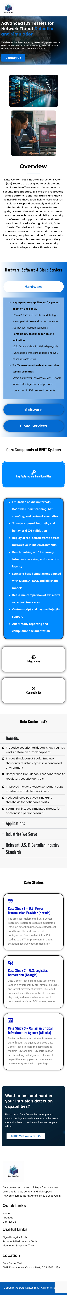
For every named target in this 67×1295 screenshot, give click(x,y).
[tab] (33, 286)
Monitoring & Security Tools (19, 1245)
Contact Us (9, 1221)
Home (6, 1213)
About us (8, 1217)
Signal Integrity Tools (15, 1237)
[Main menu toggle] (60, 8)
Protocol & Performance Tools (20, 1241)
